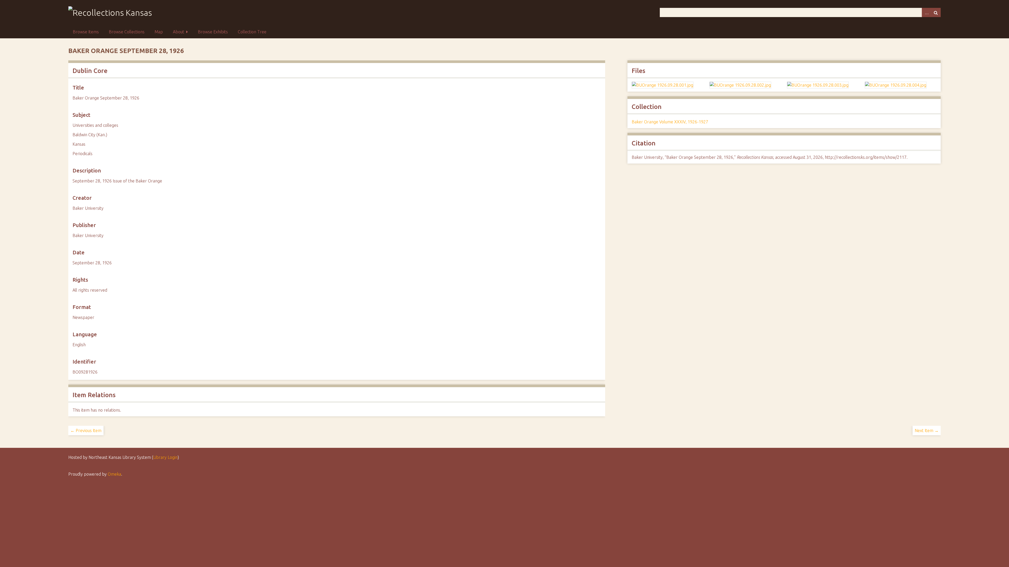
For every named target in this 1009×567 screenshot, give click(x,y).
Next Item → (927, 430)
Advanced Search (926, 12)
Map (159, 31)
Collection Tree (252, 31)
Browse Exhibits (213, 31)
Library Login (165, 457)
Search (936, 12)
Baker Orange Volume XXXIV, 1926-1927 (670, 121)
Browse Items (86, 31)
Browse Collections (127, 31)
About (178, 31)
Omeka (114, 474)
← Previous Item (85, 430)
